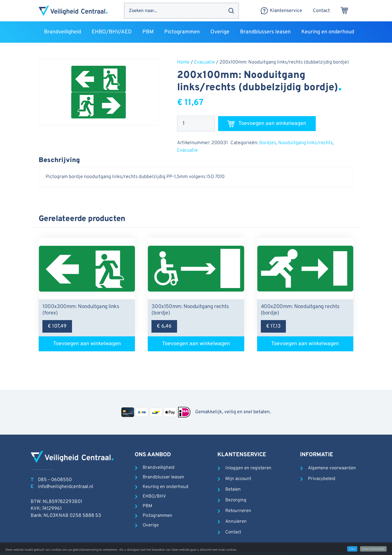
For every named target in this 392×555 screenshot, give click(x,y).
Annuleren (236, 522)
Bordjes (267, 143)
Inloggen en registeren (248, 468)
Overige (151, 525)
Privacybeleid (321, 479)
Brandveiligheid (159, 468)
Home (183, 62)
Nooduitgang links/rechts (305, 143)
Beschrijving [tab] (59, 160)
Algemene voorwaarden (332, 468)
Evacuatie (204, 62)
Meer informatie (373, 548)
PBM (147, 506)
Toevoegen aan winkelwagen (272, 123)
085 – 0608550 (55, 480)
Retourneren (238, 511)
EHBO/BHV (154, 496)
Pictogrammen (157, 516)
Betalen (233, 490)
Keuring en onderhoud (166, 487)
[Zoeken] (231, 10)
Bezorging (235, 500)
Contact (233, 532)
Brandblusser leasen (163, 477)
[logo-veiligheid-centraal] (73, 11)
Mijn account (238, 479)
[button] (84, 32)
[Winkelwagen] (344, 10)
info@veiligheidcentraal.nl (65, 487)
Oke (352, 548)
